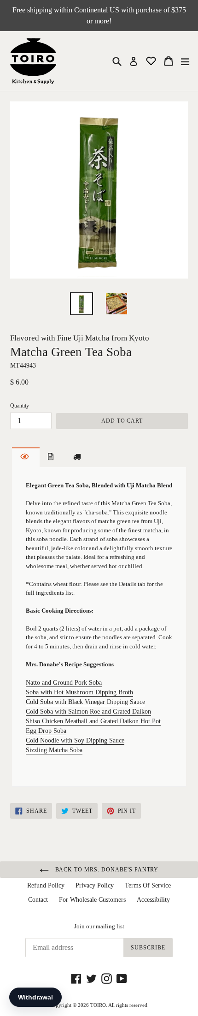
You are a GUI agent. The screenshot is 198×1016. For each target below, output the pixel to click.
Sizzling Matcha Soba (54, 750)
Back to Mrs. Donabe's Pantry (106, 869)
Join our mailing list (99, 926)
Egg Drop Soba (46, 730)
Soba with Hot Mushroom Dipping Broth (79, 692)
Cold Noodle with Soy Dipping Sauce (75, 740)
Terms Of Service (148, 885)
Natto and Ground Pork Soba (64, 682)
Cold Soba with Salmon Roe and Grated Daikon (88, 711)
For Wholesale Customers (92, 899)
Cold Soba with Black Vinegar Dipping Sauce (85, 701)
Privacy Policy (95, 885)
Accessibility (153, 899)
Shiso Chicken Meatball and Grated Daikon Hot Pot (93, 721)
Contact (38, 899)
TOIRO (98, 1005)
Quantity (19, 405)
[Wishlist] (152, 60)
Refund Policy (45, 885)
